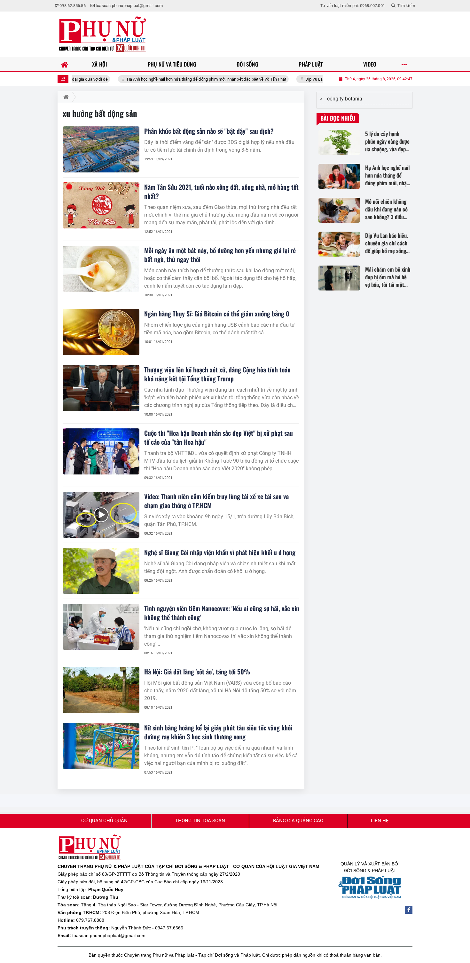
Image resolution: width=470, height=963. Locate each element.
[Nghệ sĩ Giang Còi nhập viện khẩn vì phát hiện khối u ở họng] (101, 571)
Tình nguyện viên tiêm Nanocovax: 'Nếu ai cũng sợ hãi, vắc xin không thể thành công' (221, 612)
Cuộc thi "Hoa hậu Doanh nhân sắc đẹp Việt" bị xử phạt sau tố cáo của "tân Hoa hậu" (218, 437)
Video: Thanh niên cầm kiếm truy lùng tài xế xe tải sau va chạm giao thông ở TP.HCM (216, 500)
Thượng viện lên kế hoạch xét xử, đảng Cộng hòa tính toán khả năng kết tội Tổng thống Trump (217, 374)
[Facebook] (408, 910)
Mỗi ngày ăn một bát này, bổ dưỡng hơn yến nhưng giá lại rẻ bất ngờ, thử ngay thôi (220, 254)
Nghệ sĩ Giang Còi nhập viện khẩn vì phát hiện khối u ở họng (219, 552)
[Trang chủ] (65, 64)
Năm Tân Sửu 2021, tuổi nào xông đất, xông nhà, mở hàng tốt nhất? (221, 191)
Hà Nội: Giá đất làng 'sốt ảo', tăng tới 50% (197, 671)
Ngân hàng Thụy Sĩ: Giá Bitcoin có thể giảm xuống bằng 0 (216, 313)
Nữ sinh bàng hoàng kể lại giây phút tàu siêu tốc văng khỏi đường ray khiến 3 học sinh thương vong (218, 732)
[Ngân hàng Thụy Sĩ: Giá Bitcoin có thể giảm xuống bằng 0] (101, 332)
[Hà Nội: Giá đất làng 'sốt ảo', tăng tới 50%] (101, 690)
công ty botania (344, 99)
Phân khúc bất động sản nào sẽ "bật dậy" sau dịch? (209, 131)
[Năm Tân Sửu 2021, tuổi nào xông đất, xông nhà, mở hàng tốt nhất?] (101, 205)
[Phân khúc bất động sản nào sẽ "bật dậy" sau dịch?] (101, 149)
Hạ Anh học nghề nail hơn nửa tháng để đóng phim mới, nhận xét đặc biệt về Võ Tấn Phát (181, 79)
